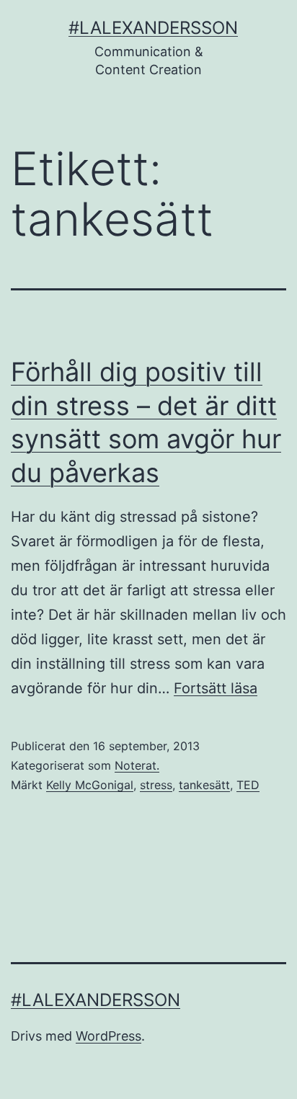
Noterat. (137, 765)
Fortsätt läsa (215, 688)
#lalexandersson (153, 27)
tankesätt (204, 785)
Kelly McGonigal (89, 785)
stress (156, 785)
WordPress (108, 1036)
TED (248, 785)
